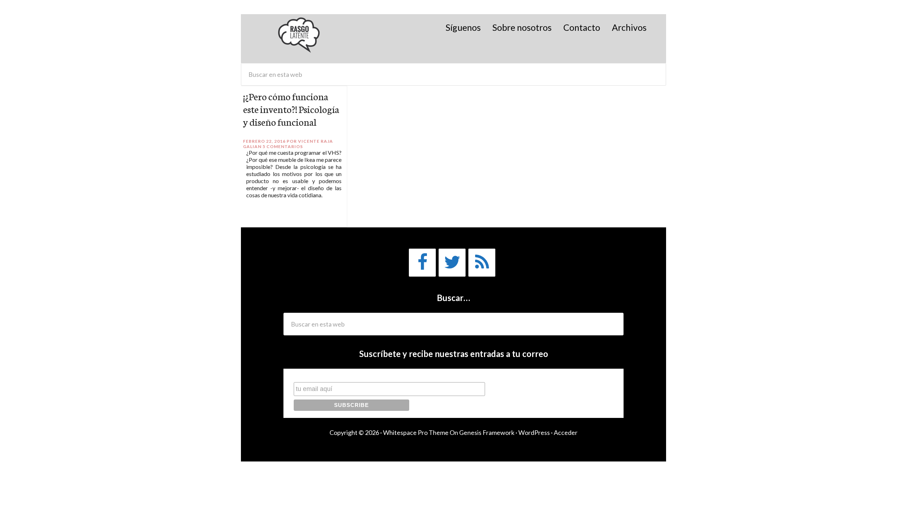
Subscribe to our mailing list (331, 375)
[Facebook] (422, 263)
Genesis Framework (486, 432)
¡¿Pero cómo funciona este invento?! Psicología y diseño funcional (291, 108)
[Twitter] (452, 263)
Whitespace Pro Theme (416, 432)
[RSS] (481, 263)
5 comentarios (283, 146)
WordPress (534, 432)
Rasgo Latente (299, 38)
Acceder (566, 432)
